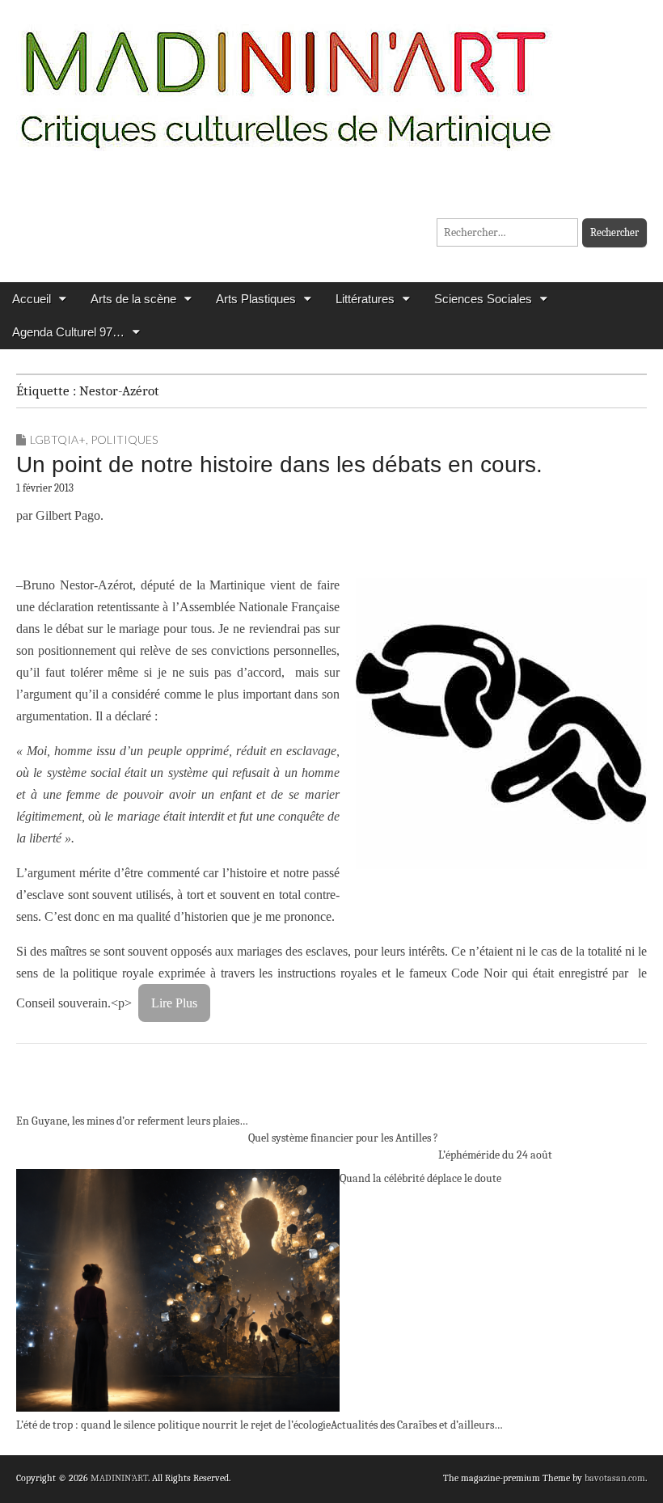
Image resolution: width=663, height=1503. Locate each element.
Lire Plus (174, 1003)
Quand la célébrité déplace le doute (420, 1178)
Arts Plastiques (256, 299)
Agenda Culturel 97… (68, 332)
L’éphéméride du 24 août (495, 1155)
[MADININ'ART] (285, 79)
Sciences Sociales (483, 299)
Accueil (31, 299)
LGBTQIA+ (58, 439)
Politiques (124, 439)
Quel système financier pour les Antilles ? (343, 1138)
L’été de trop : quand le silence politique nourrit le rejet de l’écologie (173, 1425)
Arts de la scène (133, 299)
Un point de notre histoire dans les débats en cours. (279, 464)
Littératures (365, 299)
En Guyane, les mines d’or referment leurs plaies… (132, 1121)
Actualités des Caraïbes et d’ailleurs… (417, 1425)
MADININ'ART (119, 1478)
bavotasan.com (615, 1478)
